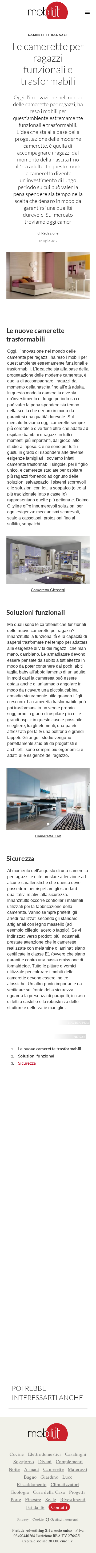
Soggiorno (23, 1461)
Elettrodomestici (44, 1454)
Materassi (77, 1469)
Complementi (69, 1461)
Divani (45, 1461)
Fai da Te (35, 1507)
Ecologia (20, 1492)
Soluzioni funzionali (36, 1055)
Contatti (59, 1507)
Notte (14, 1469)
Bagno (30, 1477)
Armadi (31, 1469)
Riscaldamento (31, 1484)
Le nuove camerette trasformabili (49, 1048)
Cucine (17, 1454)
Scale (50, 1499)
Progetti (77, 1492)
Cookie (38, 1519)
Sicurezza (27, 1062)
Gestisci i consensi (64, 1519)
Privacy (23, 1519)
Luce (67, 1477)
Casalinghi (75, 1454)
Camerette (53, 1469)
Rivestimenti (73, 1499)
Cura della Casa (49, 1492)
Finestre (33, 1499)
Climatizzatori (65, 1484)
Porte (16, 1499)
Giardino (49, 1477)
